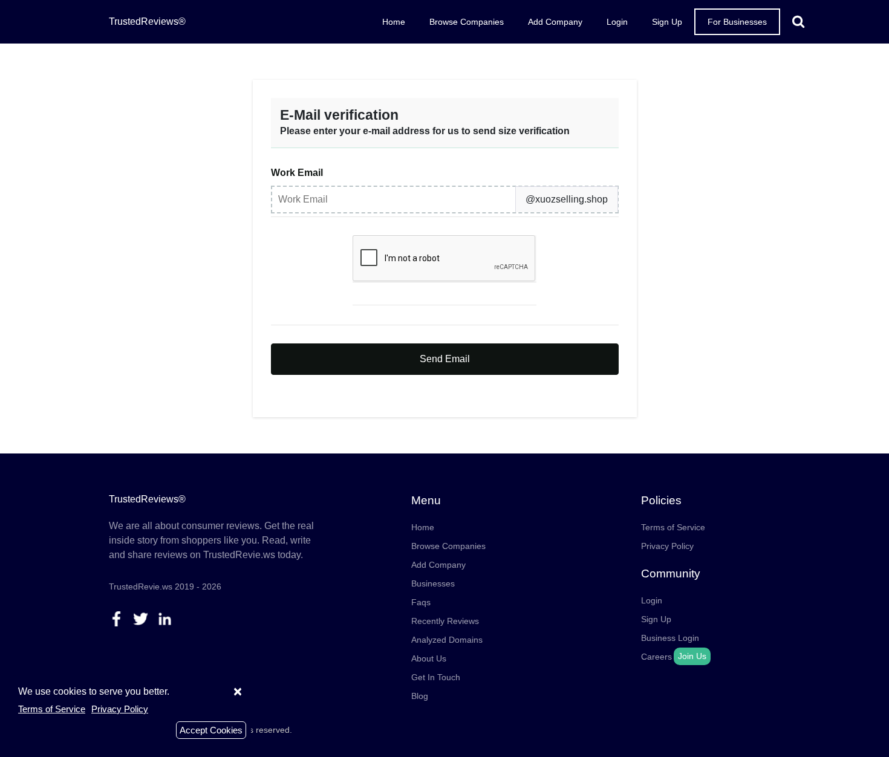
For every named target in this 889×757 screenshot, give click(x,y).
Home (393, 22)
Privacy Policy (667, 546)
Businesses (433, 583)
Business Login (670, 638)
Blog (419, 696)
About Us (428, 658)
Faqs (421, 602)
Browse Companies (466, 22)
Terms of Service (673, 527)
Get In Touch (435, 677)
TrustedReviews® (147, 21)
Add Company (555, 22)
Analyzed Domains (447, 640)
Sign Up (667, 22)
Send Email (445, 359)
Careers (656, 656)
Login (617, 22)
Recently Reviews (445, 621)
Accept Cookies (211, 730)
